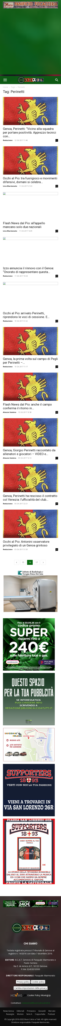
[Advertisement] (30, 43)
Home (5, 87)
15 (23, 562)
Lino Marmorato (10, 186)
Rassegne (10, 1014)
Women (20, 1014)
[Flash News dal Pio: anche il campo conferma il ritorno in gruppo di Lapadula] (30, 387)
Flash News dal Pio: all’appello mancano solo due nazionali (24, 225)
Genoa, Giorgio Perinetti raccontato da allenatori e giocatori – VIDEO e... (29, 452)
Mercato (51, 1011)
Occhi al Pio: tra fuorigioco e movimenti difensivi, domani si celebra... (30, 180)
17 (37, 562)
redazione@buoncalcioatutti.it (36, 1002)
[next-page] (43, 562)
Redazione (7, 140)
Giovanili (42, 1011)
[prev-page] (16, 562)
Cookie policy (38, 981)
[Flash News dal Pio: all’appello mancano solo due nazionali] (30, 206)
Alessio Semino (9, 412)
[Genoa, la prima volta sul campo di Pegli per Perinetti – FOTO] (30, 341)
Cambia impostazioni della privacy (30, 988)
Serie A (29, 1014)
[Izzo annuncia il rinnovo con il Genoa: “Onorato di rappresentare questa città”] (30, 250)
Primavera (31, 1011)
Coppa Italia (40, 1014)
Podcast (51, 1014)
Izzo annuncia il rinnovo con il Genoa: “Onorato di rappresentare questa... (28, 270)
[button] (5, 80)
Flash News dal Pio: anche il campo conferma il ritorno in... (27, 406)
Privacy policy (23, 981)
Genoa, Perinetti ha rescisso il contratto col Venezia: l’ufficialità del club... (30, 497)
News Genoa (8, 1011)
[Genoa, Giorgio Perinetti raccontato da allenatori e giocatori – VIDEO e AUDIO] (30, 432)
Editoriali (20, 1011)
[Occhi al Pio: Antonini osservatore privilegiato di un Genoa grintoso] (30, 524)
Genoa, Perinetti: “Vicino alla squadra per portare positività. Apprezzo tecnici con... (29, 132)
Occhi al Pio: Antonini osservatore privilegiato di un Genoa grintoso (26, 543)
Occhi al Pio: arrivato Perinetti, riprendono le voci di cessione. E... (26, 315)
